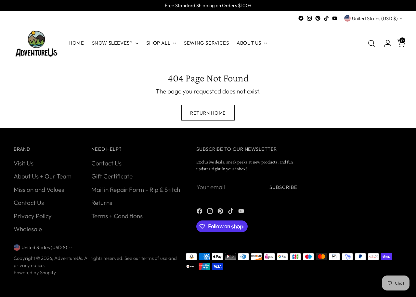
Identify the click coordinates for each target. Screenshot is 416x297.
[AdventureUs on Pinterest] (318, 18)
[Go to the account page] (385, 43)
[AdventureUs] (36, 43)
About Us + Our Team (43, 176)
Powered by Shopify (35, 272)
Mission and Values (39, 189)
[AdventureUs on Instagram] (309, 18)
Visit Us (23, 163)
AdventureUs (68, 258)
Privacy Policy (33, 216)
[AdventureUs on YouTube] (335, 18)
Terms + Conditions (117, 216)
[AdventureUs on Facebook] (301, 18)
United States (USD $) (375, 18)
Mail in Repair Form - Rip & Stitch (135, 189)
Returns (101, 202)
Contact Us (29, 202)
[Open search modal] (371, 43)
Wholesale (28, 229)
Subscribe (283, 187)
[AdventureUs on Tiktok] (326, 18)
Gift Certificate (112, 176)
